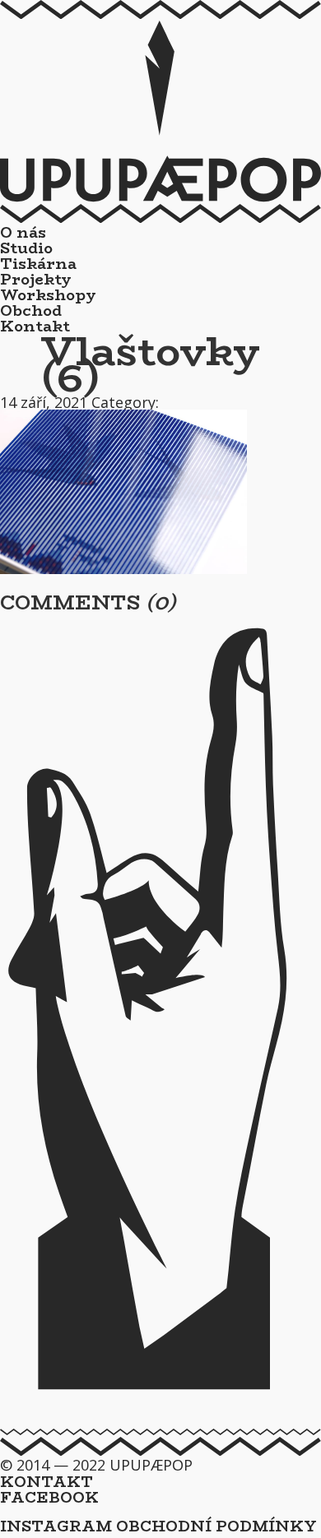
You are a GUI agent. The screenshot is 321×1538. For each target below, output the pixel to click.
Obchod (31, 310)
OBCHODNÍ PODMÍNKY (216, 1526)
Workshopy (48, 295)
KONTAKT (46, 1482)
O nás (23, 232)
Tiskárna (38, 264)
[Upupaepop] (160, 196)
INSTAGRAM (56, 1526)
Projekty (36, 279)
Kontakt (35, 326)
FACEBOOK (49, 1497)
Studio (26, 248)
